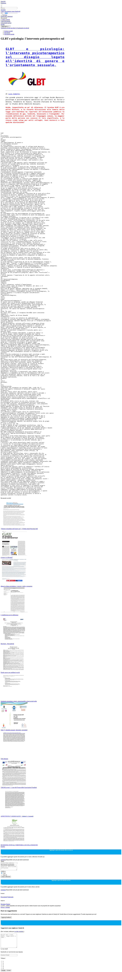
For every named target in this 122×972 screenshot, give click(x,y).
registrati (3, 859)
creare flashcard (15, 11)
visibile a (3, 871)
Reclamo (3, 904)
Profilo (3, 24)
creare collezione (5, 876)
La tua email (4, 949)
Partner (8, 904)
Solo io (5, 875)
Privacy (3, 907)
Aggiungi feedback (6, 917)
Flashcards (4, 16)
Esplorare (3, 3)
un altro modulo (19, 931)
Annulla (3, 970)
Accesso (3, 10)
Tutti (4, 873)
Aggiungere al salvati (23, 28)
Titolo (2, 861)
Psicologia (7, 32)
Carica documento (6, 11)
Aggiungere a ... (5, 26)
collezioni (10, 16)
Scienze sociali (8, 31)
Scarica (3, 846)
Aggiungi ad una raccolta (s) (9, 28)
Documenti (4, 897)
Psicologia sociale (9, 34)
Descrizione (7, 865)
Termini (7, 907)
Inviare (9, 970)
